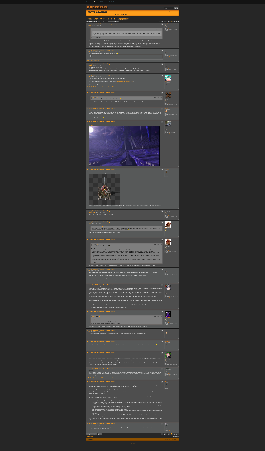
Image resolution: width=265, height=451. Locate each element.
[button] (162, 21)
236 (168, 386)
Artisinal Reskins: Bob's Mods (104, 86)
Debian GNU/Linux (90, 60)
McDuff (166, 381)
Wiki (101, 2)
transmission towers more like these (125, 81)
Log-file (88, 377)
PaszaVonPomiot (168, 210)
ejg (89, 270)
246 (168, 250)
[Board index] (97, 7)
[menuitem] (122, 12)
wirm (90, 331)
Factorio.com (89, 2)
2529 (168, 103)
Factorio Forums (97, 12)
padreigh (166, 108)
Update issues (114, 377)
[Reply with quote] (162, 24)
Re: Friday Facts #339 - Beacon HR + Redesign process (102, 24)
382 (168, 295)
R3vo (95, 32)
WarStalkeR (167, 169)
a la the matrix (134, 84)
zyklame (166, 63)
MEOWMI (90, 286)
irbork (166, 228)
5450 (168, 428)
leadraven (167, 127)
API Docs (113, 2)
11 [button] (176, 21)
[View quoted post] (100, 29)
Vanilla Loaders (113, 86)
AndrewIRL (94, 29)
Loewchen (167, 368)
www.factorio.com (91, 14)
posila (166, 423)
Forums (96, 2)
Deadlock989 (167, 98)
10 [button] (174, 21)
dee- (89, 51)
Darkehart (167, 358)
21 (168, 174)
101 (168, 322)
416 (168, 54)
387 (168, 28)
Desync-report (99, 377)
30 (168, 68)
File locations (92, 377)
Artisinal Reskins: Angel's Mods (92, 86)
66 (168, 273)
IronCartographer (95, 226)
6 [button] (168, 21)
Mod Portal (107, 2)
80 (168, 215)
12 (168, 363)
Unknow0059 (167, 317)
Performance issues (106, 377)
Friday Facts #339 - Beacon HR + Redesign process (108, 18)
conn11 (166, 23)
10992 (169, 373)
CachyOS (97, 60)
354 (168, 131)
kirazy (166, 81)
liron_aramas (167, 341)
